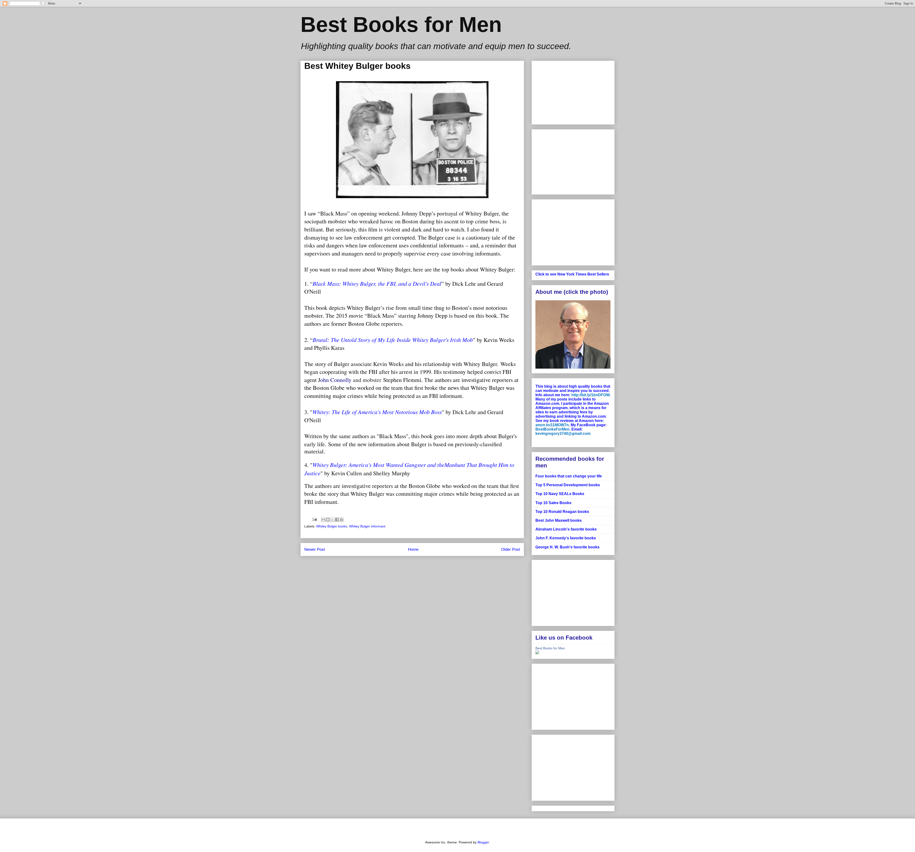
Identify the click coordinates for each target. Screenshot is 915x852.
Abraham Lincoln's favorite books (566, 529)
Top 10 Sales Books (553, 503)
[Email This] (323, 519)
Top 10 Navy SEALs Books (559, 494)
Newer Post (314, 549)
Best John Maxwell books (558, 520)
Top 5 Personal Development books (567, 485)
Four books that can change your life (568, 476)
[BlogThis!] (327, 519)
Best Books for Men (401, 24)
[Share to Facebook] (337, 519)
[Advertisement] (573, 161)
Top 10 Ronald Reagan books (562, 512)
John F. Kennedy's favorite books (565, 538)
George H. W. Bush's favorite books (567, 547)
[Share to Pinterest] (341, 519)
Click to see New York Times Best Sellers (572, 274)
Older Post (510, 549)
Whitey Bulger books (331, 526)
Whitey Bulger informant (367, 526)
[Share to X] (332, 519)
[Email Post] (314, 519)
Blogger (483, 842)
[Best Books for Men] (537, 653)
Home (413, 549)
